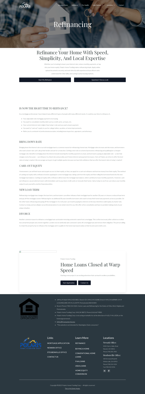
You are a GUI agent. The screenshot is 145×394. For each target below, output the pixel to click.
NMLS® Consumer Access (66, 322)
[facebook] (108, 370)
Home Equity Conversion (81, 372)
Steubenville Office (57, 352)
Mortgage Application (58, 343)
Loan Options (97, 5)
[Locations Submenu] (115, 5)
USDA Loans (80, 366)
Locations (110, 5)
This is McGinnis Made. (72, 388)
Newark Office (54, 348)
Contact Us (52, 357)
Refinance (75, 5)
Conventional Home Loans (85, 355)
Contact (121, 5)
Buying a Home (63, 5)
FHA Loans (80, 361)
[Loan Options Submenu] (103, 5)
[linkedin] (104, 370)
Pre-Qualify (85, 5)
